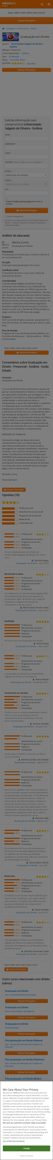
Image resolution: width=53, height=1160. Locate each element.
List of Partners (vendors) (13, 1141)
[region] (26, 1120)
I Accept (26, 1148)
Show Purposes (26, 1155)
